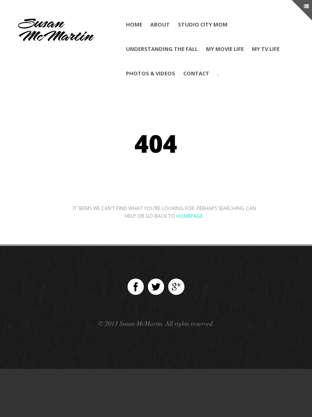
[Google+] (176, 287)
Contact (196, 73)
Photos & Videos (150, 73)
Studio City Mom (203, 24)
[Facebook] (136, 287)
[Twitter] (156, 287)
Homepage (189, 216)
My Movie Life (225, 49)
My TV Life (266, 49)
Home (134, 24)
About (160, 24)
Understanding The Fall (162, 49)
